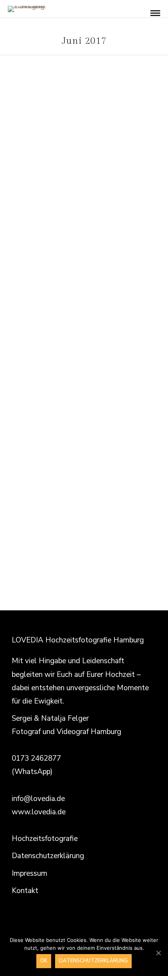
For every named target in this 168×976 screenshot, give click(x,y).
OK (43, 960)
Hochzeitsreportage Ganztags (60, 444)
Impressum (29, 873)
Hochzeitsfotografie (45, 838)
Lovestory (84, 174)
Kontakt (25, 891)
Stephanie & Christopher (84, 456)
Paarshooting (132, 444)
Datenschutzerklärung (48, 856)
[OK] (158, 953)
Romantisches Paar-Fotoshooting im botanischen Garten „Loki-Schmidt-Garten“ (84, 199)
